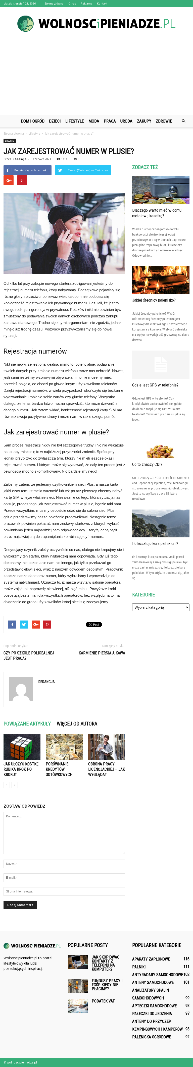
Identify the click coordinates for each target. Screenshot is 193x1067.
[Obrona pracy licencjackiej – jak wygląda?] (106, 747)
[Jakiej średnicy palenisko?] (160, 280)
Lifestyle (74, 121)
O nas (72, 3)
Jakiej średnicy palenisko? (154, 300)
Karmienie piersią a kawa (102, 653)
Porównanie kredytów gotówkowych (59, 769)
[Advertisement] (96, 77)
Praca (110, 121)
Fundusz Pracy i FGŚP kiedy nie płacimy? (107, 984)
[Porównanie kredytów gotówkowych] (64, 747)
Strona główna (54, 3)
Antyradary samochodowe (157, 974)
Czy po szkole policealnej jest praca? (29, 656)
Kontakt (102, 3)
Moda (93, 121)
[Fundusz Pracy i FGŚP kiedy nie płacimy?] (78, 986)
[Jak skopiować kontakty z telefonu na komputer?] (78, 962)
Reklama (86, 3)
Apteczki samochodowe (154, 1005)
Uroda (126, 121)
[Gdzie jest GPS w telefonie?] (160, 365)
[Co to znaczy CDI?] (160, 444)
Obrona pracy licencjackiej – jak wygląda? (106, 769)
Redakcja (20, 159)
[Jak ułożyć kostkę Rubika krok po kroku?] (22, 747)
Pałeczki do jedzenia (152, 1013)
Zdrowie (164, 121)
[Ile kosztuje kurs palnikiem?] (160, 524)
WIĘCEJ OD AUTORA (77, 724)
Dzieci (55, 121)
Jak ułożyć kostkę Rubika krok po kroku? (21, 769)
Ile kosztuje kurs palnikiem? (155, 543)
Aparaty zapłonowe (151, 959)
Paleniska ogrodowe (151, 1037)
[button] (183, 121)
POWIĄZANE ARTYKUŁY (27, 724)
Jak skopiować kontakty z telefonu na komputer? (105, 963)
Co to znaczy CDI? (147, 464)
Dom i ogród (32, 121)
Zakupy (144, 121)
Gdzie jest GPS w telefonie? (155, 384)
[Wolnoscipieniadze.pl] (96, 24)
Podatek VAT (103, 1001)
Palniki (139, 967)
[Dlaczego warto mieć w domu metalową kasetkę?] (160, 190)
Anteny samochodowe (153, 982)
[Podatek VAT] (78, 1006)
